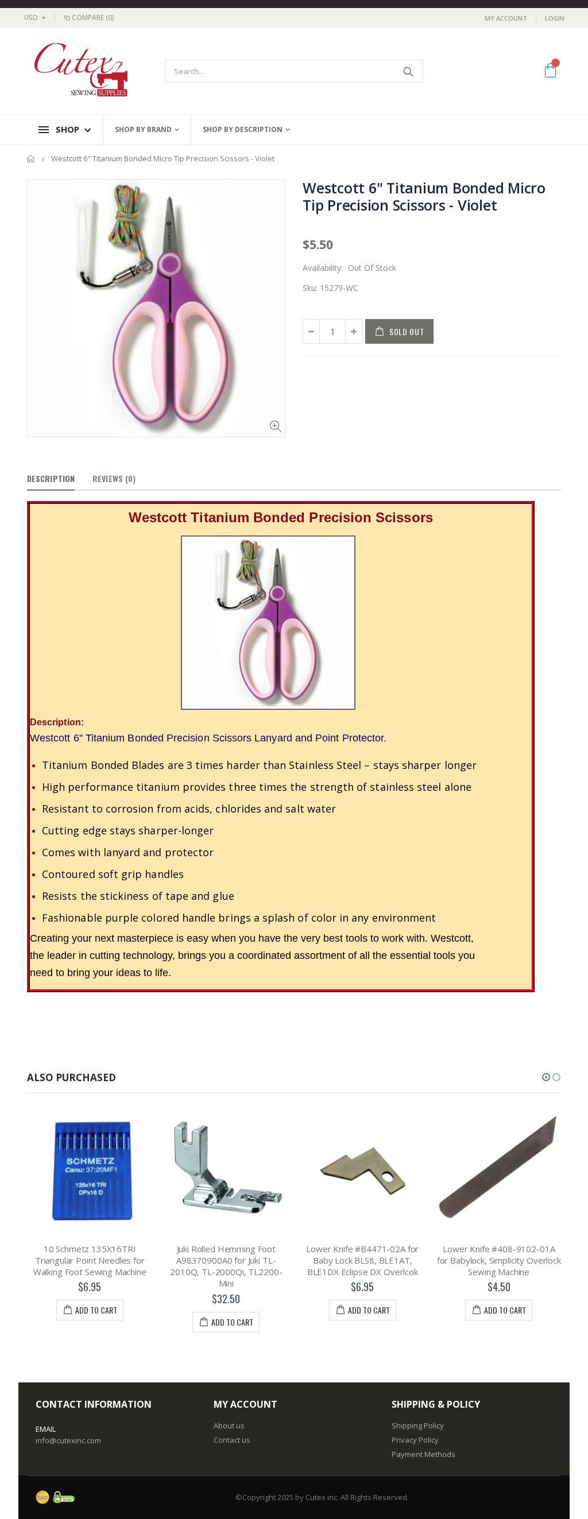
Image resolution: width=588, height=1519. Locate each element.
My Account (506, 18)
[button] (546, 1077)
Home (31, 158)
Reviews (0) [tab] (114, 478)
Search (408, 71)
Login (554, 18)
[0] (550, 72)
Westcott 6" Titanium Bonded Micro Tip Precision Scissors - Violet (424, 196)
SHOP (67, 129)
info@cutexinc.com (68, 1440)
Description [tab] (51, 478)
